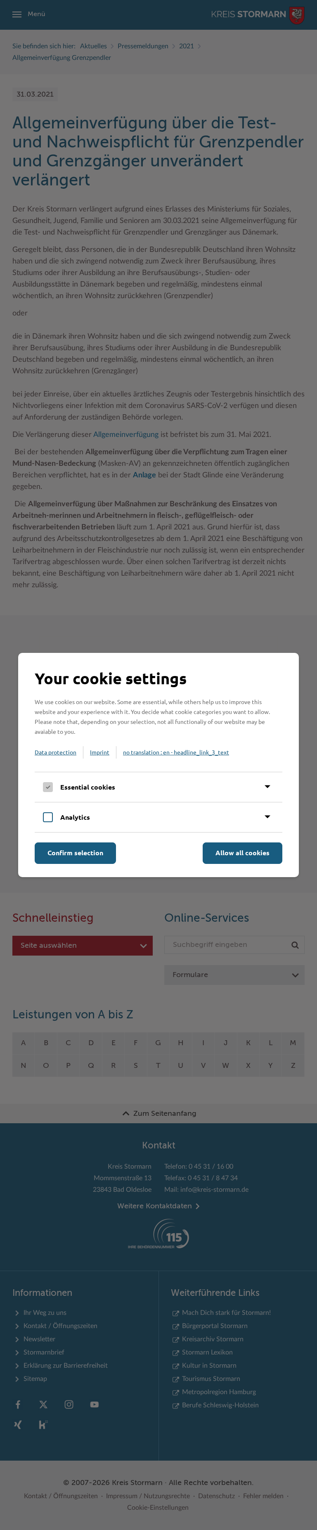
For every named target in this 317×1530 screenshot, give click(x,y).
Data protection (55, 752)
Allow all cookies (242, 852)
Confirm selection (75, 852)
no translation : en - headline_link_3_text (176, 752)
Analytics (75, 817)
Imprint (99, 752)
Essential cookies (87, 787)
